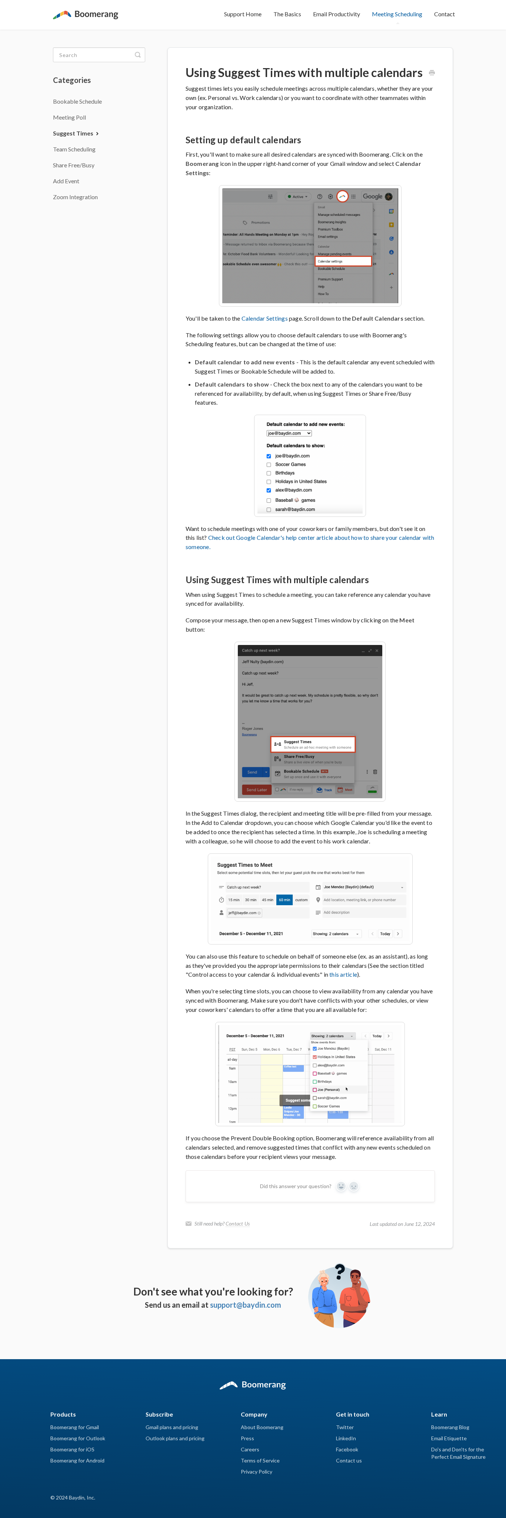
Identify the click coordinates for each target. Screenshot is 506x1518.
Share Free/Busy (73, 164)
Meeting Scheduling (397, 13)
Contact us (349, 1460)
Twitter (345, 1427)
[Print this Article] (432, 73)
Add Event (66, 180)
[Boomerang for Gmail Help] (85, 10)
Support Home (243, 13)
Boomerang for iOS (72, 1449)
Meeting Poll (69, 117)
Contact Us (238, 1223)
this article (343, 974)
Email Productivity (336, 13)
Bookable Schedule (77, 101)
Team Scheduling (74, 149)
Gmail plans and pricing (172, 1427)
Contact (444, 13)
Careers (250, 1449)
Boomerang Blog (450, 1427)
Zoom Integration (75, 196)
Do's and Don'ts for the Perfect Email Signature (458, 1453)
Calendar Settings (265, 318)
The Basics (287, 13)
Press (247, 1438)
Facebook (347, 1449)
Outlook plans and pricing (175, 1438)
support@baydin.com (245, 1304)
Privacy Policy (256, 1471)
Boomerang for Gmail (74, 1427)
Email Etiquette (449, 1438)
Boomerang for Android (77, 1460)
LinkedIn (346, 1438)
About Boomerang (262, 1427)
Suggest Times (73, 133)
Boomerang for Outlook (77, 1438)
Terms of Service (260, 1460)
